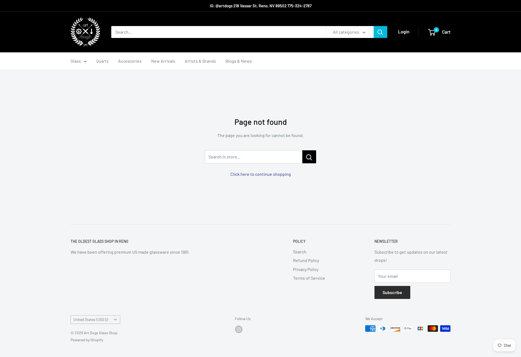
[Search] (380, 32)
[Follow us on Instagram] (239, 329)
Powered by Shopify (87, 339)
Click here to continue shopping (260, 174)
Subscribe (392, 292)
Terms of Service (309, 277)
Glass (76, 60)
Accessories (130, 60)
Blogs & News (238, 60)
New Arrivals (163, 60)
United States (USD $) (91, 319)
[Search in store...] (309, 156)
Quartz (102, 60)
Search (299, 251)
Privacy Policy (306, 269)
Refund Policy (306, 260)
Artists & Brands (200, 60)
